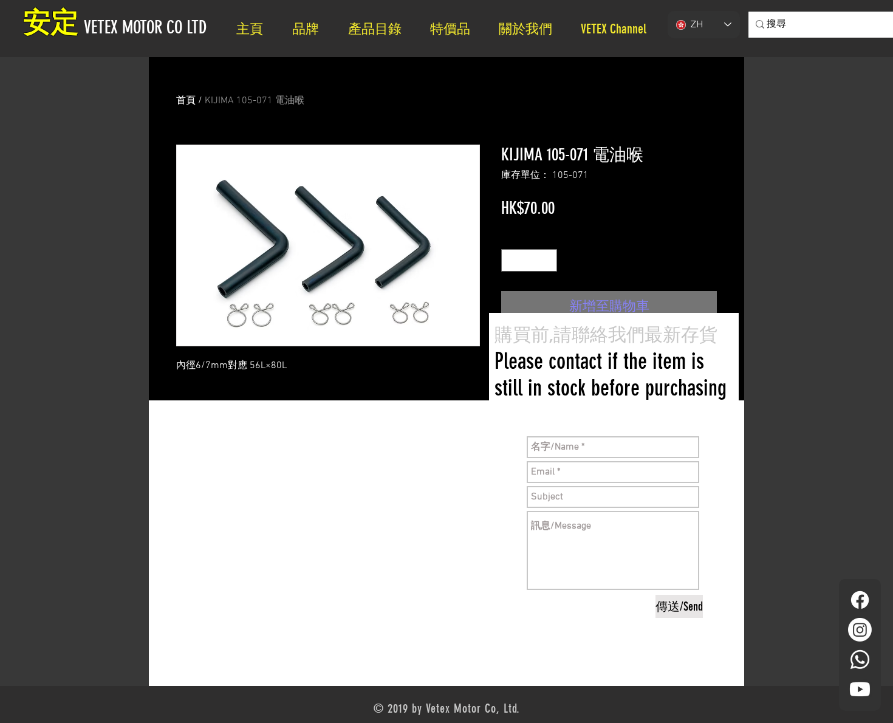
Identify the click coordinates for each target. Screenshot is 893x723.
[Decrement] (510, 260)
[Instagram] (860, 630)
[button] (531, 29)
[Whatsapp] (860, 659)
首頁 (186, 101)
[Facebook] (860, 600)
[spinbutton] (529, 260)
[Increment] (547, 260)
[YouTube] (860, 689)
